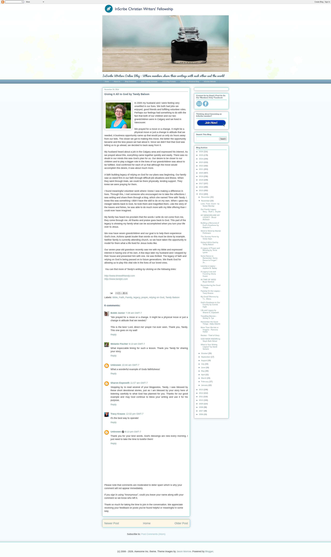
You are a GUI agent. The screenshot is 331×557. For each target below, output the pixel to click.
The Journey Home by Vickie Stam (210, 238)
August (204, 360)
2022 (201, 166)
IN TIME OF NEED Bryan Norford (208, 280)
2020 (201, 173)
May (203, 371)
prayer (144, 297)
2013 (201, 390)
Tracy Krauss (118, 414)
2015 (201, 190)
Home (107, 81)
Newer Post (111, 523)
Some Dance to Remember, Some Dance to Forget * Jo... (209, 259)
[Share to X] (121, 293)
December (205, 197)
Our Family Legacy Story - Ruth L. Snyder (211, 210)
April (203, 375)
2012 (201, 393)
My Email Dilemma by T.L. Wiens (209, 298)
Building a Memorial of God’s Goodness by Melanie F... (210, 225)
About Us (117, 81)
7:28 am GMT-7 (134, 313)
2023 (201, 162)
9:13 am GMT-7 (137, 344)
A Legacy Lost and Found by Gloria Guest (208, 274)
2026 (201, 152)
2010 (201, 400)
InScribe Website (210, 81)
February (205, 382)
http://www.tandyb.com (116, 279)
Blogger (209, 551)
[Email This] (116, 293)
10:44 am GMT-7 (130, 365)
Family (128, 297)
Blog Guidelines (130, 81)
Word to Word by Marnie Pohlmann (211, 232)
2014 (201, 194)
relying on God (156, 297)
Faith (121, 297)
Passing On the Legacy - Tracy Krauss (211, 292)
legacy (136, 297)
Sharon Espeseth (120, 383)
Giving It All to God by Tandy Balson (209, 243)
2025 (201, 155)
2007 (201, 411)
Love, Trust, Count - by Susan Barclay (210, 205)
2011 (201, 397)
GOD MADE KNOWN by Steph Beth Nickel (210, 340)
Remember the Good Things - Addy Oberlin (210, 323)
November (205, 201)
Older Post (181, 523)
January (204, 385)
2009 (201, 404)
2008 (201, 407)
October (204, 353)
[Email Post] (111, 293)
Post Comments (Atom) (153, 534)
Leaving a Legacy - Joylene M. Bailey (209, 267)
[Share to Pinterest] (126, 293)
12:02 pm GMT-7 (134, 414)
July (203, 364)
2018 (201, 180)
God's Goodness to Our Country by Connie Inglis (210, 304)
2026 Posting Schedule (149, 81)
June (203, 367)
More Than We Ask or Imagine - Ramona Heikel (210, 329)
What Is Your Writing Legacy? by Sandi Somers (209, 346)
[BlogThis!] (119, 293)
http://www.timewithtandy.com (119, 275)
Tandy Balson (172, 297)
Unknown (116, 365)
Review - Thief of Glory (210, 335)
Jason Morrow (183, 551)
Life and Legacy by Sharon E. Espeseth (210, 311)
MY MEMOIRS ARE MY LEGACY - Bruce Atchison (210, 217)
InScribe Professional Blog (189, 81)
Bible (115, 297)
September (206, 357)
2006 (201, 414)
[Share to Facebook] (124, 293)
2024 (201, 159)
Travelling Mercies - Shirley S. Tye (209, 317)
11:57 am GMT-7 (139, 383)
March (204, 378)
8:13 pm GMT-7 (133, 431)
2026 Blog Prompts (169, 81)
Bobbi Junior (118, 313)
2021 (201, 169)
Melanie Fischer (119, 344)
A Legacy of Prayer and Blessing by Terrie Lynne (210, 250)
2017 (201, 183)
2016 (201, 187)
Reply (113, 334)
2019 (201, 176)
